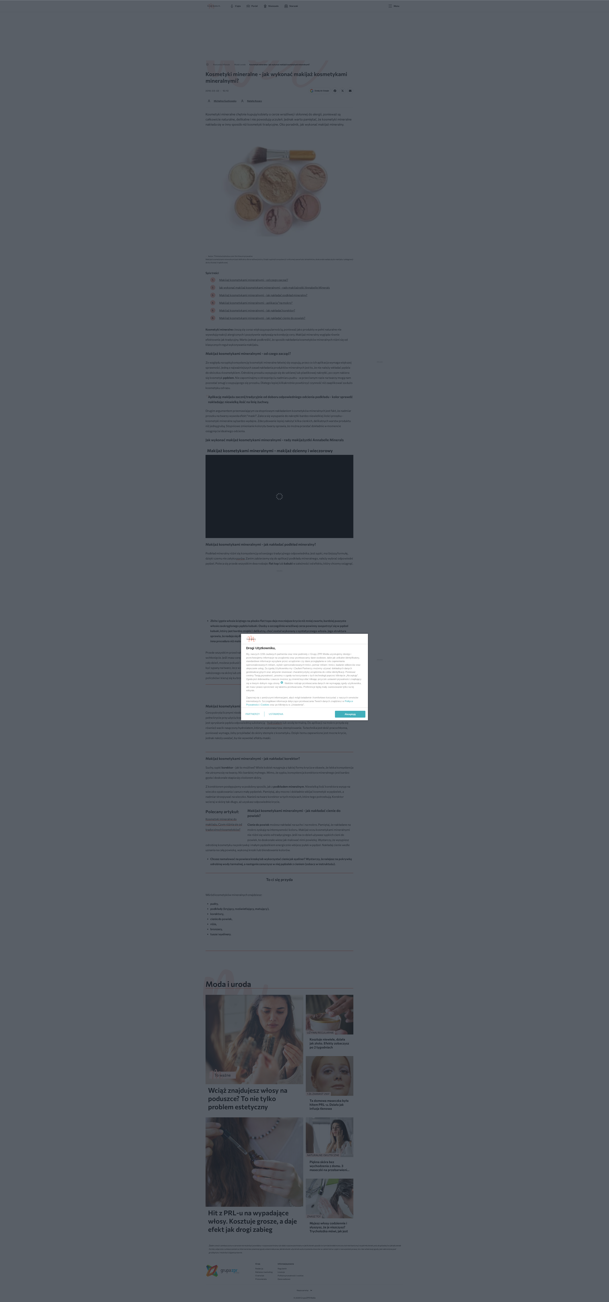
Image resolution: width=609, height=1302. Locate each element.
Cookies (265, 704)
